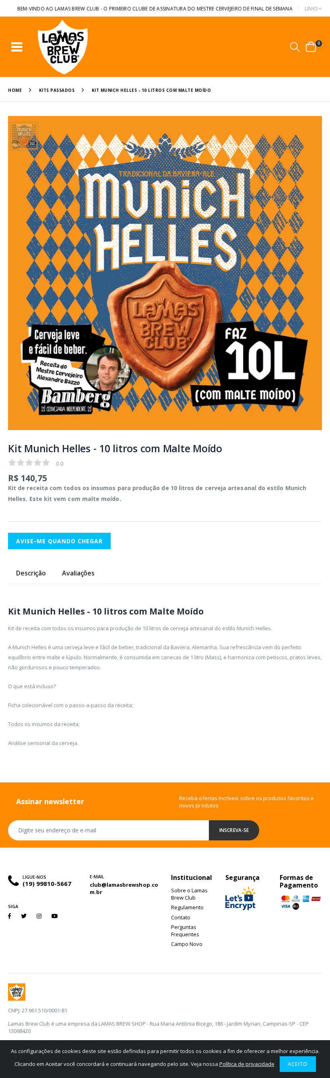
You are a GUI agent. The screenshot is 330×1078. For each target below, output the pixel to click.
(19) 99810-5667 (47, 883)
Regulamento (187, 907)
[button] (295, 47)
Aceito (297, 1064)
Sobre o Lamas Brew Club (189, 894)
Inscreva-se (234, 830)
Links (311, 8)
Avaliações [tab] (78, 573)
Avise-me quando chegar (59, 541)
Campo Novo (186, 944)
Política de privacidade (246, 1064)
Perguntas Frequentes (185, 930)
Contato (180, 917)
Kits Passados (57, 90)
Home (15, 90)
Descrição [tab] (31, 573)
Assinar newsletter (50, 801)
